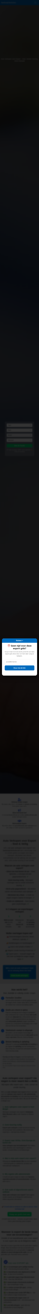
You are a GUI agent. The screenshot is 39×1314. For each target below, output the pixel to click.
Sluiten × (19, 640)
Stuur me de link (19, 668)
